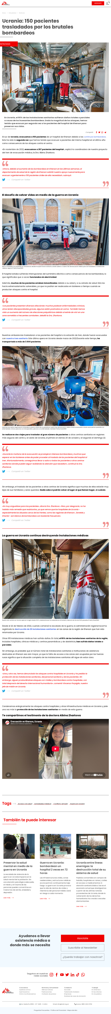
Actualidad (12, 13)
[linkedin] (72, 974)
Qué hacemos (24, 992)
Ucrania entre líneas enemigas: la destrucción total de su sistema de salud (91, 868)
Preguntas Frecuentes (41, 1010)
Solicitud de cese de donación (75, 996)
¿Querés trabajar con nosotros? (82, 957)
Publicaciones (47, 992)
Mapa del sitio (72, 1010)
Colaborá (68, 988)
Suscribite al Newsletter (82, 947)
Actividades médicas (42, 804)
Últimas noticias (47, 990)
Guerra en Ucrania (77, 804)
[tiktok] (77, 974)
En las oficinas (97, 992)
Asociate (82, 938)
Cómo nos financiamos (27, 994)
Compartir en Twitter (20, 179)
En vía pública (96, 994)
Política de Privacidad (58, 1010)
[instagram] (51, 974)
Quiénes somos (24, 990)
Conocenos (23, 988)
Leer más (6, 898)
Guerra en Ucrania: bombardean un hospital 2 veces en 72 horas (54, 868)
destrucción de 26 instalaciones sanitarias (35, 629)
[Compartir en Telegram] (105, 132)
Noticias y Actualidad (50, 988)
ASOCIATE (97, 3)
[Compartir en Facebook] (96, 132)
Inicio (4, 13)
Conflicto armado (61, 804)
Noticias (22, 13)
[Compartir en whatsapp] (102, 132)
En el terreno (96, 990)
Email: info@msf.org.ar (61, 1004)
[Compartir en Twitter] (99, 132)
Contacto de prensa (49, 994)
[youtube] (62, 974)
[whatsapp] (83, 974)
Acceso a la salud (25, 804)
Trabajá (95, 988)
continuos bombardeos (95, 137)
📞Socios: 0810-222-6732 (83, 1004)
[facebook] (56, 974)
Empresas (67, 994)
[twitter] (67, 974)
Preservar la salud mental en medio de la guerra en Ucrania (17, 866)
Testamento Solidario (71, 992)
